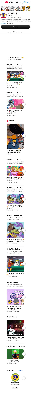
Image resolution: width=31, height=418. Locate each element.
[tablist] (15, 32)
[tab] (9, 32)
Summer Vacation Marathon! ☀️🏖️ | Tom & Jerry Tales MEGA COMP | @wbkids (15, 57)
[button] (3, 15)
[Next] (23, 76)
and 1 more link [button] (10, 23)
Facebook (4, 23)
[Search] (17, 2)
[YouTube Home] (9, 2)
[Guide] (2, 2)
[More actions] (22, 120)
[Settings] (20, 2)
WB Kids (8, 85)
